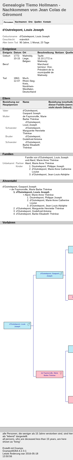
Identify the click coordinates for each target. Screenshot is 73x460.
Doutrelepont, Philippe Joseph (48, 166)
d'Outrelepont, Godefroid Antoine (32, 137)
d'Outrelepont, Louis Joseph (32, 123)
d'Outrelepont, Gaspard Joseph (32, 112)
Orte (30, 22)
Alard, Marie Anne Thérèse (39, 163)
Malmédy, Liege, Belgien (28, 58)
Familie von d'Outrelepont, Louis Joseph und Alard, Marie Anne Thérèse (46, 158)
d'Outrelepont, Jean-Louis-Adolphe (50, 174)
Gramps (18, 448)
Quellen (38, 22)
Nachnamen (21, 22)
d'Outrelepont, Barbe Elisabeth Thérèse (32, 145)
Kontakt (47, 22)
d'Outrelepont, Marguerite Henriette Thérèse (34, 131)
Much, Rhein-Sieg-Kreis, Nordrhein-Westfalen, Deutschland (29, 85)
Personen (8, 22)
